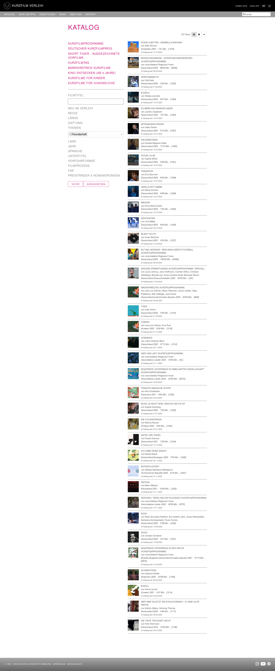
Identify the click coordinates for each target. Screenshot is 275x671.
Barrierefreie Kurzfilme (89, 68)
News (62, 14)
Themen (74, 127)
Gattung (75, 122)
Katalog (9, 14)
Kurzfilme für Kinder (86, 78)
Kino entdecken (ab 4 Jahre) (92, 73)
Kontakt (91, 14)
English (254, 6)
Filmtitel (76, 95)
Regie (73, 113)
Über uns (76, 14)
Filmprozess (79, 165)
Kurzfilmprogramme (86, 43)
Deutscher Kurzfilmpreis (90, 48)
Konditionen (47, 14)
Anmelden (241, 6)
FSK (71, 170)
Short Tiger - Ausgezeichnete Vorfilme (94, 55)
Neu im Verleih (80, 108)
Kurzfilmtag (78, 62)
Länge (73, 117)
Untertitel (77, 155)
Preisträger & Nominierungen (94, 175)
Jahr (72, 146)
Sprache (75, 151)
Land (72, 141)
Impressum (59, 664)
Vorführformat (81, 160)
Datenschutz (74, 664)
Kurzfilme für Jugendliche (91, 83)
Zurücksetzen (96, 184)
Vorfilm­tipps (27, 14)
